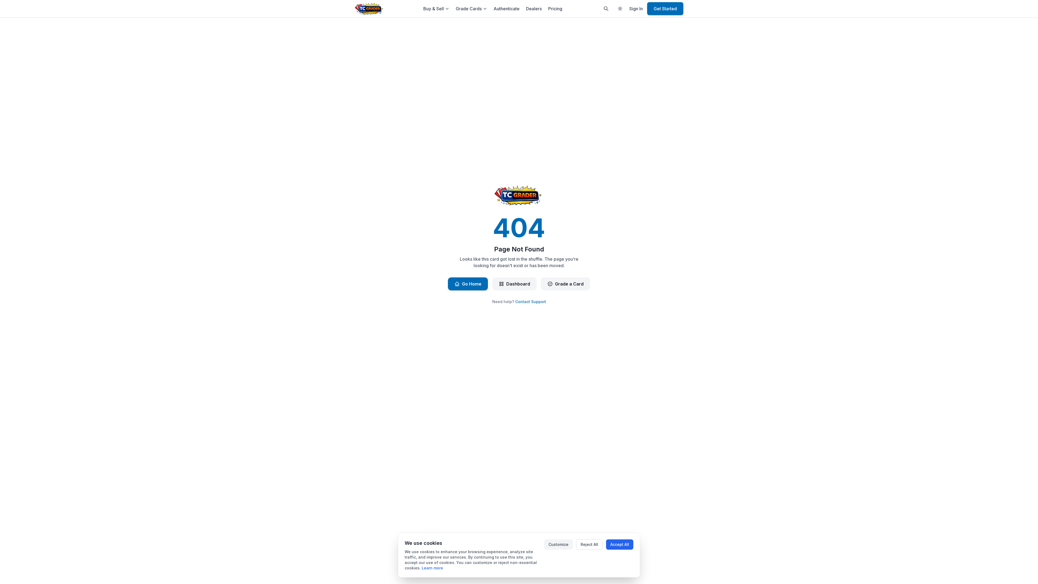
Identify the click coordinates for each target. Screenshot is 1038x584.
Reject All (589, 544)
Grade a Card (569, 284)
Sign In (636, 8)
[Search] (606, 9)
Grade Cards (469, 8)
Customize (558, 544)
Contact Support (530, 301)
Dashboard (518, 284)
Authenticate (507, 8)
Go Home (471, 284)
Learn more (432, 568)
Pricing (555, 8)
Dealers (534, 8)
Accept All (619, 544)
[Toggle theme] (620, 9)
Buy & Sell (433, 8)
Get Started (665, 8)
